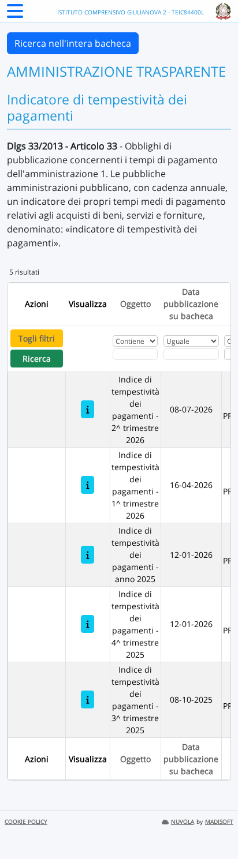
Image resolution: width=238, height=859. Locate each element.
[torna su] (214, 824)
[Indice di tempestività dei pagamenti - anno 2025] (87, 555)
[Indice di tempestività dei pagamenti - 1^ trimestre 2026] (87, 485)
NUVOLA (182, 822)
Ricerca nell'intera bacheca (72, 43)
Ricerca (37, 358)
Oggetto (135, 303)
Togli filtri (36, 338)
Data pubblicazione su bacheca (190, 303)
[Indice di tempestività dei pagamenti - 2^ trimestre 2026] (87, 409)
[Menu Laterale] (15, 14)
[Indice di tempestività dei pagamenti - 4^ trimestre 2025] (87, 624)
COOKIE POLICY (26, 822)
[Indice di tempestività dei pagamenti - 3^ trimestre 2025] (87, 699)
